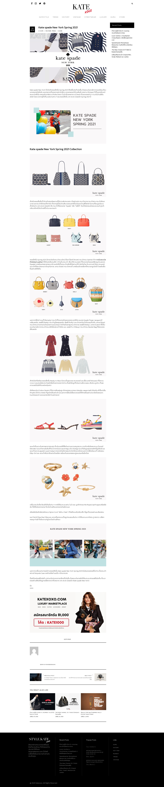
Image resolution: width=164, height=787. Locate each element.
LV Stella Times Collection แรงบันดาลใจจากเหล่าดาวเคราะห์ (55, 678)
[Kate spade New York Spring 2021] (68, 57)
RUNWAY (116, 754)
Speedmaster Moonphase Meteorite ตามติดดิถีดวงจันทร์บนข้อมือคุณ (122, 45)
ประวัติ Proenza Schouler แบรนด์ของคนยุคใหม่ (80, 678)
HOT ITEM (116, 751)
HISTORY (116, 748)
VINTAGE (116, 760)
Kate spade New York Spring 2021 (58, 27)
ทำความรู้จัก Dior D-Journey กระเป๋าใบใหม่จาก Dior (120, 32)
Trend (54, 31)
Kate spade (67, 639)
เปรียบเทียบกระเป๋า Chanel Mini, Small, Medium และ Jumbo (121, 56)
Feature (48, 31)
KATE (41, 31)
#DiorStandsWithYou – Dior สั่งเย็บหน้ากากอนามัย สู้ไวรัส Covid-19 (94, 752)
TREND (115, 757)
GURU (115, 745)
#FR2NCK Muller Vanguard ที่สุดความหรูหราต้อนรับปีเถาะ (95, 761)
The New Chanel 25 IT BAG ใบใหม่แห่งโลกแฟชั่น (121, 51)
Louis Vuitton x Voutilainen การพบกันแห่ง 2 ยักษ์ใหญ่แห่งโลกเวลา (122, 38)
